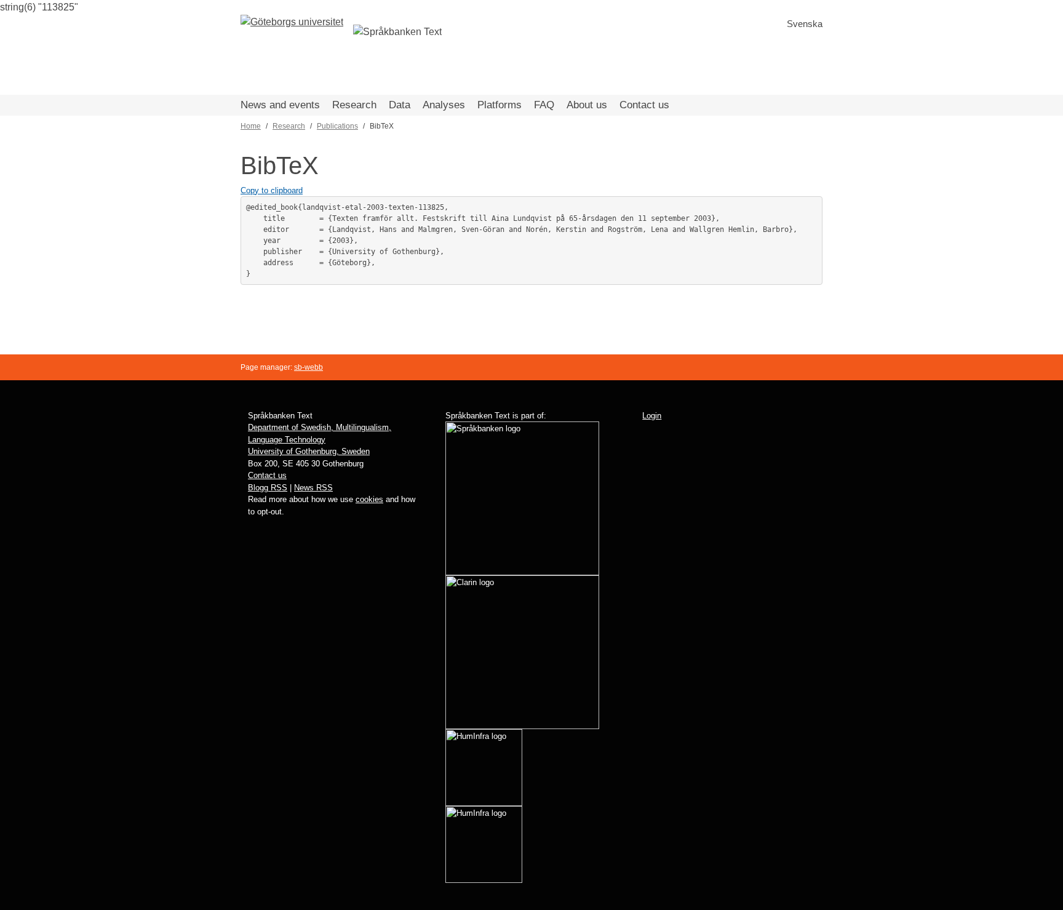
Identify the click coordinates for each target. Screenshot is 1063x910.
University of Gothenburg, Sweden (309, 451)
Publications (337, 126)
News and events (280, 105)
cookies (369, 499)
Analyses (444, 105)
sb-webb (308, 367)
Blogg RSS (267, 487)
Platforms (499, 105)
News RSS (313, 487)
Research (354, 105)
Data (399, 105)
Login (651, 415)
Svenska (804, 23)
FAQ (544, 105)
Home (251, 126)
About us (587, 105)
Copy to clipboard (272, 190)
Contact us (644, 105)
